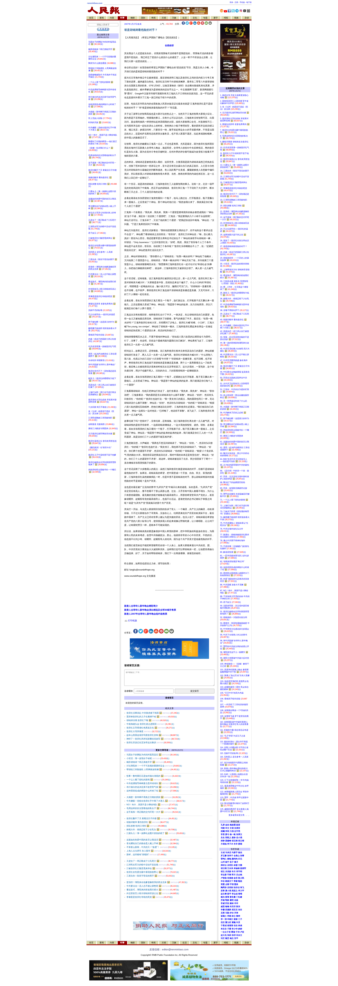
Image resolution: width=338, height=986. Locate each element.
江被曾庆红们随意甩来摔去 (149, 868)
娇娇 (240, 929)
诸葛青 (230, 925)
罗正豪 (224, 856)
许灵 (238, 922)
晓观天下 (229, 881)
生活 (184, 18)
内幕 (112, 18)
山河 (223, 862)
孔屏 (223, 825)
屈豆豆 (235, 910)
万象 (174, 18)
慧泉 (236, 884)
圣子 (232, 862)
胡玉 (223, 871)
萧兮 (227, 834)
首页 (91, 18)
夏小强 (228, 891)
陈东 (238, 906)
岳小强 (239, 837)
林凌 (240, 925)
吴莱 (223, 913)
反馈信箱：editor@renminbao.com (169, 949)
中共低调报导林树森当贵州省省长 (152, 783)
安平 (236, 938)
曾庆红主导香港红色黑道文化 (150, 728)
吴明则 (230, 887)
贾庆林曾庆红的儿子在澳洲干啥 (151, 716)
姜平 (229, 894)
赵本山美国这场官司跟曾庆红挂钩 (152, 735)
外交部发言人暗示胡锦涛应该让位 (152, 893)
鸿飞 (242, 887)
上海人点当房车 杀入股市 (148, 851)
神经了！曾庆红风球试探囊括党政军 (153, 739)
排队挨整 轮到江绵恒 (146, 826)
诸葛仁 (224, 916)
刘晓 (223, 828)
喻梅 (227, 906)
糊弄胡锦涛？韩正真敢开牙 (149, 762)
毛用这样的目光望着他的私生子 (151, 808)
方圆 (240, 865)
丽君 (238, 825)
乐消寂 (228, 871)
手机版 (242, 2)
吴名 (223, 837)
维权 (226, 18)
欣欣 (236, 925)
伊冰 (232, 913)
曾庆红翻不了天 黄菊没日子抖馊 (151, 818)
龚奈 (234, 837)
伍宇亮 (237, 831)
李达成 (235, 894)
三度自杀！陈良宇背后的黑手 (150, 876)
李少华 (235, 929)
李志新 (224, 875)
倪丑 (223, 922)
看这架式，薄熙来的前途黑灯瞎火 (152, 890)
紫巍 (234, 922)
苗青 (223, 891)
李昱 (223, 834)
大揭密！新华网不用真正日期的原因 (153, 797)
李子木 (230, 844)
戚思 (223, 906)
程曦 (223, 831)
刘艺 (223, 938)
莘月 (234, 875)
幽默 (133, 18)
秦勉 (229, 859)
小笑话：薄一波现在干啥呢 (147, 758)
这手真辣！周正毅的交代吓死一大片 (153, 812)
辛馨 (223, 910)
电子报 (249, 2)
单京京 (224, 929)
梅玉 (232, 938)
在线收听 (169, 45)
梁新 (236, 919)
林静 (223, 841)
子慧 (229, 929)
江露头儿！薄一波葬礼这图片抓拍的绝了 (155, 833)
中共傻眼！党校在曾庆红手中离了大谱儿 (155, 801)
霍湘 (233, 932)
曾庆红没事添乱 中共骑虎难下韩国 (152, 713)
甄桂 (240, 881)
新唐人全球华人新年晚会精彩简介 (141, 606)
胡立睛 (224, 868)
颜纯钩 (235, 859)
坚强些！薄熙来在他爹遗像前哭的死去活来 (156, 882)
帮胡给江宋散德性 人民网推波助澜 (152, 769)
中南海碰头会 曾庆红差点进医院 (150, 724)
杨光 (240, 852)
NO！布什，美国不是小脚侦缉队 (152, 804)
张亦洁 (237, 887)
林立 (234, 916)
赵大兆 (224, 935)
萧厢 (240, 844)
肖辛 (236, 844)
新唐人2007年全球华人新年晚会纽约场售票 (145, 614)
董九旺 (228, 922)
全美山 (237, 856)
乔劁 (223, 900)
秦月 (236, 862)
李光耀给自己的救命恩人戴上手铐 (152, 843)
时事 (122, 18)
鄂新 (227, 900)
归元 (240, 859)
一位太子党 (226, 932)
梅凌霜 (233, 825)
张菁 (242, 856)
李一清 (224, 919)
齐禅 (236, 913)
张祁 (234, 935)
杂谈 (247, 18)
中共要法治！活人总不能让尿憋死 (152, 886)
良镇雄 (230, 878)
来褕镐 (237, 868)
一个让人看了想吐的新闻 (148, 779)
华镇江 (230, 919)
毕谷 (223, 881)
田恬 (227, 903)
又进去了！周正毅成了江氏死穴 (151, 861)
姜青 (227, 897)
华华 (236, 903)
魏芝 (227, 938)
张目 (240, 910)
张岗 (229, 935)
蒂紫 (236, 881)
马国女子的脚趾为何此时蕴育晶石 (152, 755)
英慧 (223, 884)
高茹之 (235, 891)
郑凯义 (228, 837)
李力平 (241, 891)
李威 (223, 903)
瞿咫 (232, 900)
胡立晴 (241, 841)
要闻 (102, 18)
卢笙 (242, 932)
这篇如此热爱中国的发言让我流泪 (152, 840)
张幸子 (230, 856)
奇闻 (153, 18)
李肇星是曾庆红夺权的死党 (149, 897)
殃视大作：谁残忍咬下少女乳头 (151, 829)
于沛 (238, 932)
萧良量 (233, 897)
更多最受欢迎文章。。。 (239, 815)
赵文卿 (224, 894)
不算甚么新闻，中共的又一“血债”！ (151, 847)
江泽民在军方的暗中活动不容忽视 (151, 865)
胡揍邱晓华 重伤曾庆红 (147, 822)
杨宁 (227, 862)
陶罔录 (224, 887)
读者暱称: (128, 691)
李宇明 (239, 871)
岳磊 (236, 900)
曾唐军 (243, 868)
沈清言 (237, 828)
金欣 (227, 825)
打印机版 (132, 620)
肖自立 (239, 935)
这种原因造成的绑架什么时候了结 (152, 791)
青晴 (240, 894)
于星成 (224, 925)
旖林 (232, 903)
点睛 (227, 884)
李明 (227, 831)
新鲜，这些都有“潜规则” (146, 854)
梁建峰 (228, 841)
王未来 (230, 868)
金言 (236, 878)
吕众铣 (239, 875)
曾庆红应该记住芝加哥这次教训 (149, 742)
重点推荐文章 (103, 35)
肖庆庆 (233, 906)
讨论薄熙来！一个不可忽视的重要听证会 (154, 766)
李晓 (229, 916)
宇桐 (229, 875)
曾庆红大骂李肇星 (143, 731)
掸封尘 (224, 865)
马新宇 (235, 852)
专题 (205, 18)
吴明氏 (230, 865)
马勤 (227, 913)
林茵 (236, 865)
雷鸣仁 (224, 859)
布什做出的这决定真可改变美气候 (152, 787)
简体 (231, 2)
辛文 (227, 828)
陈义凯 (241, 878)
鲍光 (223, 897)
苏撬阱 (228, 910)
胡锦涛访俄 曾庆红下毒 (147, 720)
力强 (232, 831)
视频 (236, 18)
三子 (240, 919)
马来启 (228, 852)
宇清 (232, 884)
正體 (236, 2)
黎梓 (238, 916)
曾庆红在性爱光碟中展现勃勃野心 (152, 872)
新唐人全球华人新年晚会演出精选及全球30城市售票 (150, 610)
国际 (143, 18)
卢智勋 (224, 878)
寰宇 (215, 18)
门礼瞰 (239, 897)
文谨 (232, 828)
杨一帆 (233, 834)
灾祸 (164, 18)
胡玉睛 (235, 841)
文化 (195, 18)
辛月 (234, 871)
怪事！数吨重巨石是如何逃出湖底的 (153, 776)
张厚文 (239, 834)
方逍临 (224, 844)
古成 (223, 852)
